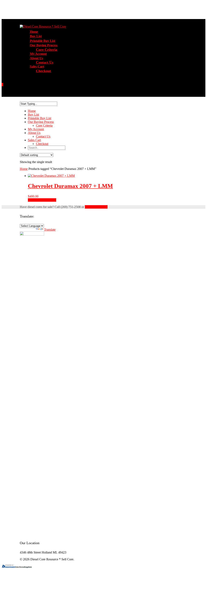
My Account (36, 129)
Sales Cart (34, 140)
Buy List (33, 114)
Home (32, 111)
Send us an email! (96, 207)
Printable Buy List (39, 118)
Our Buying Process (41, 122)
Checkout (43, 71)
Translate (50, 229)
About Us (34, 132)
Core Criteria (46, 50)
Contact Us (44, 62)
